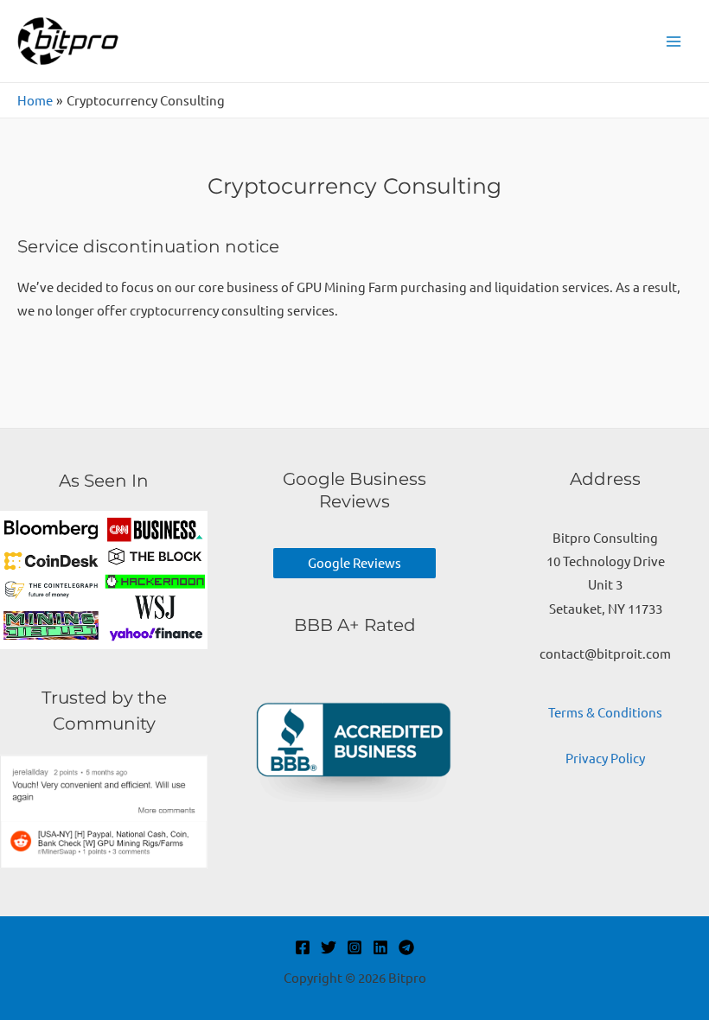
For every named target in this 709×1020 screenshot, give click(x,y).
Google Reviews (354, 562)
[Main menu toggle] (673, 41)
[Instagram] (354, 947)
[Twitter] (328, 947)
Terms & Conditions (605, 712)
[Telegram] (406, 947)
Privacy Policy (605, 757)
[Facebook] (302, 947)
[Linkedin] (380, 947)
